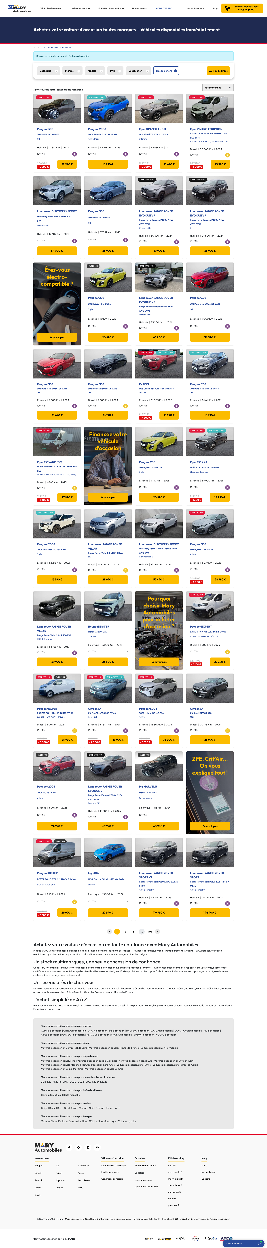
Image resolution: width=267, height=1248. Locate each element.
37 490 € (57, 415)
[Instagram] (78, 1147)
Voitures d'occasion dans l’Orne (134, 1064)
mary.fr (172, 1165)
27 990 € (67, 497)
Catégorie (45, 70)
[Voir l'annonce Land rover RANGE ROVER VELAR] (108, 523)
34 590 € (210, 337)
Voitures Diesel (49, 1121)
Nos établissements (196, 8)
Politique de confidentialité (146, 1218)
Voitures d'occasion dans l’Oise (98, 1064)
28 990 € (108, 579)
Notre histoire (208, 1172)
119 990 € (159, 912)
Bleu (59, 1107)
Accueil (36, 47)
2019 (65, 1081)
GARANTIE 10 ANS (96, 97)
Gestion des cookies (120, 1218)
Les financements (110, 1172)
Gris (66, 1107)
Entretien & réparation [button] (109, 8)
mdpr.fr (172, 1198)
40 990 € (159, 826)
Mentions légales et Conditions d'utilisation (86, 1218)
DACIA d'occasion (97, 1030)
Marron (83, 1107)
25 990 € (220, 164)
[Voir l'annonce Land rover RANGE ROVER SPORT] (210, 852)
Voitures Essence (68, 1121)
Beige (44, 1107)
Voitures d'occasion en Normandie (159, 1047)
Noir (91, 1107)
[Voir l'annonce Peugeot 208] (108, 277)
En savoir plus (57, 337)
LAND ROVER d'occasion (188, 1030)
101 (150, 931)
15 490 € (169, 164)
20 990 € (108, 337)
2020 (73, 1081)
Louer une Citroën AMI (146, 1186)
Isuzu (80, 1187)
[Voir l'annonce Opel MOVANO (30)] (57, 441)
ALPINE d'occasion (51, 1030)
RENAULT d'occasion (98, 1034)
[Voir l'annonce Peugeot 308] (57, 108)
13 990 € (118, 739)
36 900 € (169, 739)
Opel (58, 1172)
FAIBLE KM (93, 266)
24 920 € (57, 826)
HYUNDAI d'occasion (137, 1030)
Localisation (135, 70)
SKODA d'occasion (121, 1034)
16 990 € (169, 415)
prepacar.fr (174, 1205)
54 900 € (57, 250)
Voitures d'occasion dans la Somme (104, 1068)
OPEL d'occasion (50, 1034)
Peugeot (39, 1165)
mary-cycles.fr (175, 1178)
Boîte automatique (51, 1094)
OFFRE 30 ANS (44, 97)
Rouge (109, 1107)
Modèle (92, 70)
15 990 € (210, 415)
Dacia (38, 1187)
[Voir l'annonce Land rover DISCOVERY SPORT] (57, 190)
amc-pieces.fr (175, 1185)
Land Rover (84, 1180)
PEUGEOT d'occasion (73, 1034)
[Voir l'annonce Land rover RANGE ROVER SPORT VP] (159, 852)
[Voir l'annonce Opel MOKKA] (210, 441)
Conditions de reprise (112, 1178)
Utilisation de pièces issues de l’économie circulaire (205, 1218)
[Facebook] (69, 1147)
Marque (69, 70)
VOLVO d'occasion (166, 1034)
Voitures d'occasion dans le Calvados (97, 1060)
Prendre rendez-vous (145, 1165)
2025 (104, 1081)
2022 (81, 1081)
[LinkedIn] (87, 1147)
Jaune (73, 1107)
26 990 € (108, 250)
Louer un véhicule (143, 1180)
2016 (44, 1081)
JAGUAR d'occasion (162, 1030)
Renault (39, 1180)
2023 (89, 1081)
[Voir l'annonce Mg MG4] (108, 852)
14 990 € (219, 497)
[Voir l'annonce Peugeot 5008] (159, 688)
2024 (96, 1081)
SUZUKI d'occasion (144, 1034)
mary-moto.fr (175, 1172)
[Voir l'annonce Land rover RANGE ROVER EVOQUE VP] (159, 190)
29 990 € (67, 164)
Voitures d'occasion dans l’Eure (135, 1060)
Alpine (59, 1187)
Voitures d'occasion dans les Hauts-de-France (114, 1047)
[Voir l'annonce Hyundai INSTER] (108, 606)
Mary (204, 1165)
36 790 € (108, 415)
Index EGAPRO (170, 1218)
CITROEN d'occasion (74, 1030)
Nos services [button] (138, 8)
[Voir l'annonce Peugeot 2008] (108, 108)
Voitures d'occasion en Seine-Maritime (62, 1068)
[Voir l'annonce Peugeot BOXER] (57, 852)
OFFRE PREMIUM (147, 179)
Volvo (81, 1172)
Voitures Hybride (127, 1121)
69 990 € (159, 250)
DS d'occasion (116, 1030)
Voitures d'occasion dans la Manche (60, 1064)
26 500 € (108, 662)
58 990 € (210, 250)
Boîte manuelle (71, 1094)
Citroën (38, 1172)
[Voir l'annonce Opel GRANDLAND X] (159, 108)
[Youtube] (97, 1147)
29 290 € (220, 662)
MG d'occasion (212, 1030)
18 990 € (108, 164)
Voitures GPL (87, 1121)
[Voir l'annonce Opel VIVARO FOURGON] (210, 108)
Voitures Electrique (106, 1121)
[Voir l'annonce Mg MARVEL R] (159, 766)
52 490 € (159, 579)
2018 (58, 1081)
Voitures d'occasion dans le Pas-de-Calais (175, 1064)
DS (57, 1165)
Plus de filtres (220, 70)
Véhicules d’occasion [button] (50, 8)
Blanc (52, 1107)
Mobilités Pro (164, 8)
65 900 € (159, 337)
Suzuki (38, 1194)
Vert (117, 1107)
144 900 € (209, 912)
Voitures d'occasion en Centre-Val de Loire (64, 1047)
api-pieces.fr (174, 1191)
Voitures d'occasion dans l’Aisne (58, 1060)
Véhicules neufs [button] (79, 8)
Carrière (205, 1178)
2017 (51, 1081)
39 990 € (57, 662)
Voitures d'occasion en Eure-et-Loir (173, 1060)
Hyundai (60, 1180)
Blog (215, 8)
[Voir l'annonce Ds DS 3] (159, 363)
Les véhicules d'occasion (113, 1165)
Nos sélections (164, 70)
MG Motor (83, 1165)
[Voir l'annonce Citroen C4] (108, 688)
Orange (100, 1107)
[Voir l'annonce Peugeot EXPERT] (210, 606)
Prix (112, 70)
